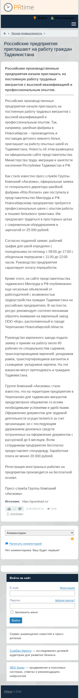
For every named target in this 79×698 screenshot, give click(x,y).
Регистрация (67, 588)
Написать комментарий (25, 543)
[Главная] (4, 33)
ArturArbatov (16, 514)
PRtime (8, 691)
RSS (72, 539)
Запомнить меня (26, 612)
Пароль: (15, 600)
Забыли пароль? (65, 600)
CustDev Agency (21, 650)
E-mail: (14, 587)
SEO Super (17, 667)
